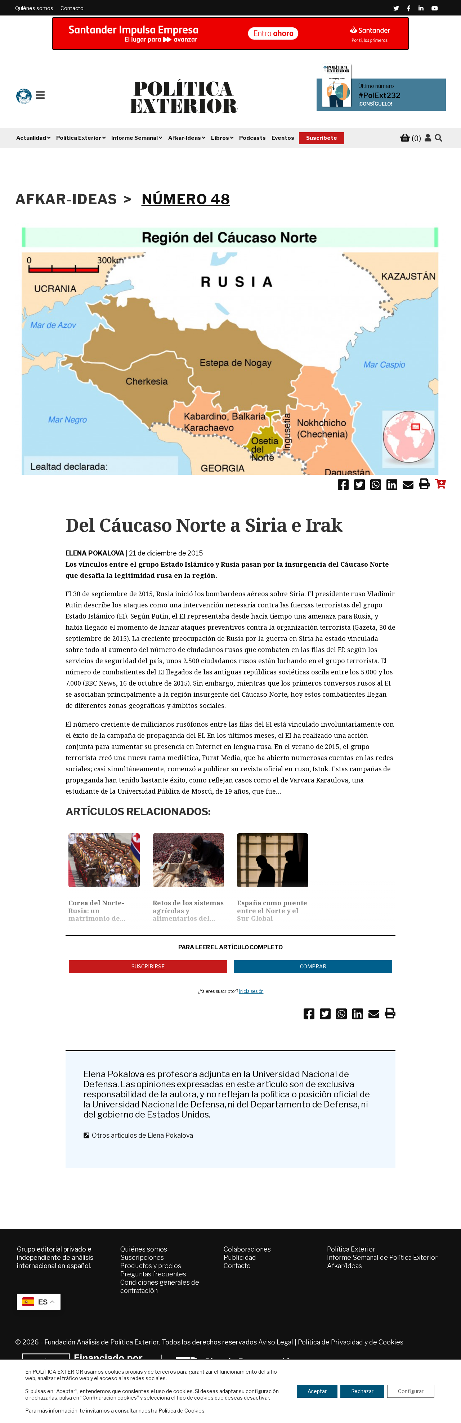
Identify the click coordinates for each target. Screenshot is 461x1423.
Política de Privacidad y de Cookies (350, 1342)
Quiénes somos (34, 8)
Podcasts (252, 138)
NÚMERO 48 (186, 199)
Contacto (72, 8)
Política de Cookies (181, 1411)
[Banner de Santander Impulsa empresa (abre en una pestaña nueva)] (230, 33)
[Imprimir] (424, 485)
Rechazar (362, 1391)
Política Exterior (351, 1249)
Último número (376, 86)
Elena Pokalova (95, 553)
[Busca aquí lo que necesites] (438, 138)
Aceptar (317, 1391)
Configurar (411, 1391)
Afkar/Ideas (344, 1266)
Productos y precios (150, 1266)
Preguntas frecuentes (153, 1274)
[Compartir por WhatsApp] (375, 486)
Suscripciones (142, 1257)
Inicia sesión (251, 991)
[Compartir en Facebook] (343, 486)
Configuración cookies (109, 1398)
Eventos (283, 138)
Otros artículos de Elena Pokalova (141, 1135)
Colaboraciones (247, 1249)
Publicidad (240, 1257)
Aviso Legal (275, 1342)
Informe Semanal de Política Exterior (382, 1257)
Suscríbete (321, 138)
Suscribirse (148, 966)
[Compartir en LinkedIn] (391, 486)
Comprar (313, 966)
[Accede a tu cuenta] (428, 138)
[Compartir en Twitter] (359, 486)
